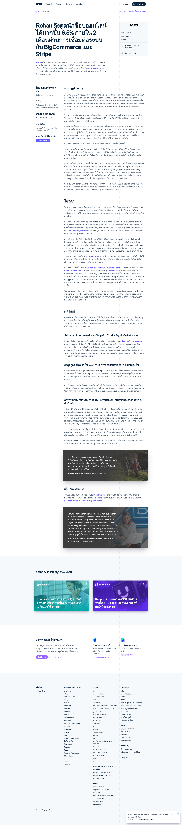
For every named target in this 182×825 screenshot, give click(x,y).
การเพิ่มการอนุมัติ (70, 697)
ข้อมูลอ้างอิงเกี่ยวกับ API (101, 790)
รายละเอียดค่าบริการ (100, 657)
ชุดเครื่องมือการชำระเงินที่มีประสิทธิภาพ (102, 267)
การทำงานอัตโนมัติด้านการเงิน (103, 709)
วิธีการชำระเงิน (114, 270)
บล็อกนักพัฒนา (98, 804)
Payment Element (72, 270)
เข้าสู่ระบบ (124, 4)
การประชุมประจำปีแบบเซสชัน (131, 703)
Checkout (67, 706)
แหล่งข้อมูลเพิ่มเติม (127, 720)
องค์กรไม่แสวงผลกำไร (100, 752)
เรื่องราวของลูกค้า (127, 694)
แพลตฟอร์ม (97, 723)
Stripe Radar (93, 256)
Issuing (66, 732)
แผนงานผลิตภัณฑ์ (127, 729)
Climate (67, 709)
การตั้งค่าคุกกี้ (126, 717)
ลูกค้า (38, 11)
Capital (66, 703)
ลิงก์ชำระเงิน (68, 741)
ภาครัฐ (95, 758)
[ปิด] (177, 814)
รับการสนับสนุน (126, 749)
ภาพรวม (122, 11)
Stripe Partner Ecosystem (102, 775)
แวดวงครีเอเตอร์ (98, 732)
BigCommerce (94, 68)
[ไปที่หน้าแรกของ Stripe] (38, 687)
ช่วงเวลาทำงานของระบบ (131, 341)
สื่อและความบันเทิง (99, 749)
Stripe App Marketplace (101, 772)
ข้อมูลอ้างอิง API (127, 655)
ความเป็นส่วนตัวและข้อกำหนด (132, 706)
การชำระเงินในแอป (99, 714)
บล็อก (123, 697)
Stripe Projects (98, 801)
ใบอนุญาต (124, 712)
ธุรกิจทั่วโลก (97, 712)
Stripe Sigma (69, 756)
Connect (67, 712)
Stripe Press (125, 738)
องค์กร (95, 691)
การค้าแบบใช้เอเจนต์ (100, 697)
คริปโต (66, 714)
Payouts (67, 747)
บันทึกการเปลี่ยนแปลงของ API (103, 795)
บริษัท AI (95, 729)
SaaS (94, 726)
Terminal (67, 762)
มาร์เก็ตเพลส (97, 717)
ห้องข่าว (124, 735)
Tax (65, 759)
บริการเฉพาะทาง (98, 755)
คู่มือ (122, 691)
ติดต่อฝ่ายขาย (138, 4)
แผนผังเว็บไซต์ (126, 714)
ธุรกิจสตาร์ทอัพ (98, 694)
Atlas (66, 694)
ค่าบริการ (91, 4)
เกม (94, 738)
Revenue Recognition (72, 753)
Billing (66, 700)
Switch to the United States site (140, 820)
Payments (68, 744)
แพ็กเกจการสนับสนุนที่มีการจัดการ (133, 752)
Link (138, 270)
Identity (67, 726)
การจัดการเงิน (97, 720)
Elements (67, 720)
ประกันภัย (96, 747)
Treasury (67, 765)
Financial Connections (72, 723)
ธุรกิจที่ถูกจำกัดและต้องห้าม (131, 709)
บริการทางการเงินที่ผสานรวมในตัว (105, 706)
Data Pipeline (69, 717)
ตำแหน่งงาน (125, 732)
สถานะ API (96, 792)
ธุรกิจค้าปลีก (97, 761)
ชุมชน (123, 700)
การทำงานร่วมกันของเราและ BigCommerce (83, 500)
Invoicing (67, 729)
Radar (66, 750)
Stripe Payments (78, 230)
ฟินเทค (95, 735)
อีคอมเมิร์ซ (96, 703)
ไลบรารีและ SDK (98, 798)
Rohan (39, 62)
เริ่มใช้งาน (41, 657)
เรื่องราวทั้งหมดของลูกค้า (137, 11)
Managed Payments (71, 738)
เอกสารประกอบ (98, 787)
